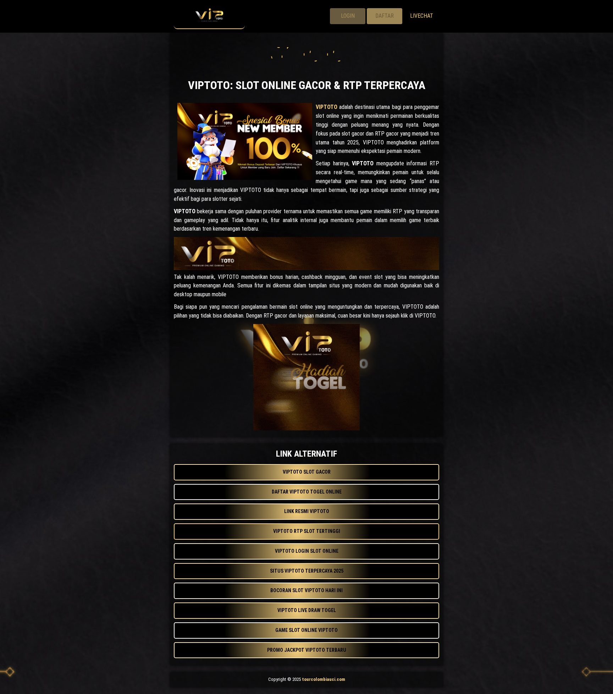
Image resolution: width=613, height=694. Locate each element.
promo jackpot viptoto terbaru (306, 650)
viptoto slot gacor (307, 472)
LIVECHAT (421, 15)
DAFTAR (384, 15)
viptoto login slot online (306, 551)
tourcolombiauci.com (323, 679)
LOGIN (348, 15)
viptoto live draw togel (306, 610)
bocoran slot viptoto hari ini (306, 590)
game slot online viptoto (306, 630)
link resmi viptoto (306, 511)
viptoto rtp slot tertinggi (306, 531)
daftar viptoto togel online (307, 492)
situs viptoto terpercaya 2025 (306, 571)
